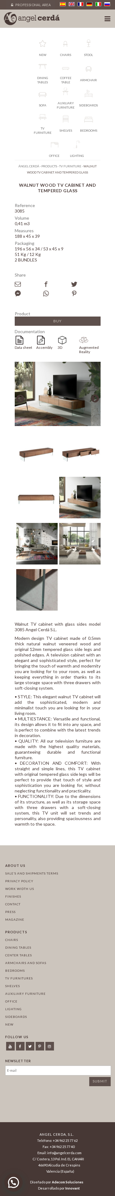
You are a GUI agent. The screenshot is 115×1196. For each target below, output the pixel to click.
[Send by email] (29, 284)
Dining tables (18, 947)
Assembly (44, 347)
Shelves (12, 986)
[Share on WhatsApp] (57, 293)
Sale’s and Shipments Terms (31, 873)
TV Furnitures (19, 978)
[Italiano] (98, 4)
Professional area (33, 5)
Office (11, 1001)
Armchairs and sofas (25, 963)
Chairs (11, 940)
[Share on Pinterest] (85, 293)
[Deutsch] (89, 4)
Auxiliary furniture (25, 993)
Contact (13, 904)
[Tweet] (85, 284)
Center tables (18, 955)
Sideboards (16, 1017)
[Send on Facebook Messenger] (29, 293)
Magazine (14, 919)
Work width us (19, 889)
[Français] (80, 4)
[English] (72, 4)
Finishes (13, 896)
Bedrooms (15, 970)
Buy (57, 321)
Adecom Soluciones (67, 1182)
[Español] (63, 4)
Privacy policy (19, 881)
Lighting (13, 1009)
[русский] (107, 4)
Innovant (72, 1188)
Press (10, 912)
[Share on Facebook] (57, 284)
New (9, 1024)
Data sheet (23, 347)
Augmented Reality (89, 349)
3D (60, 347)
